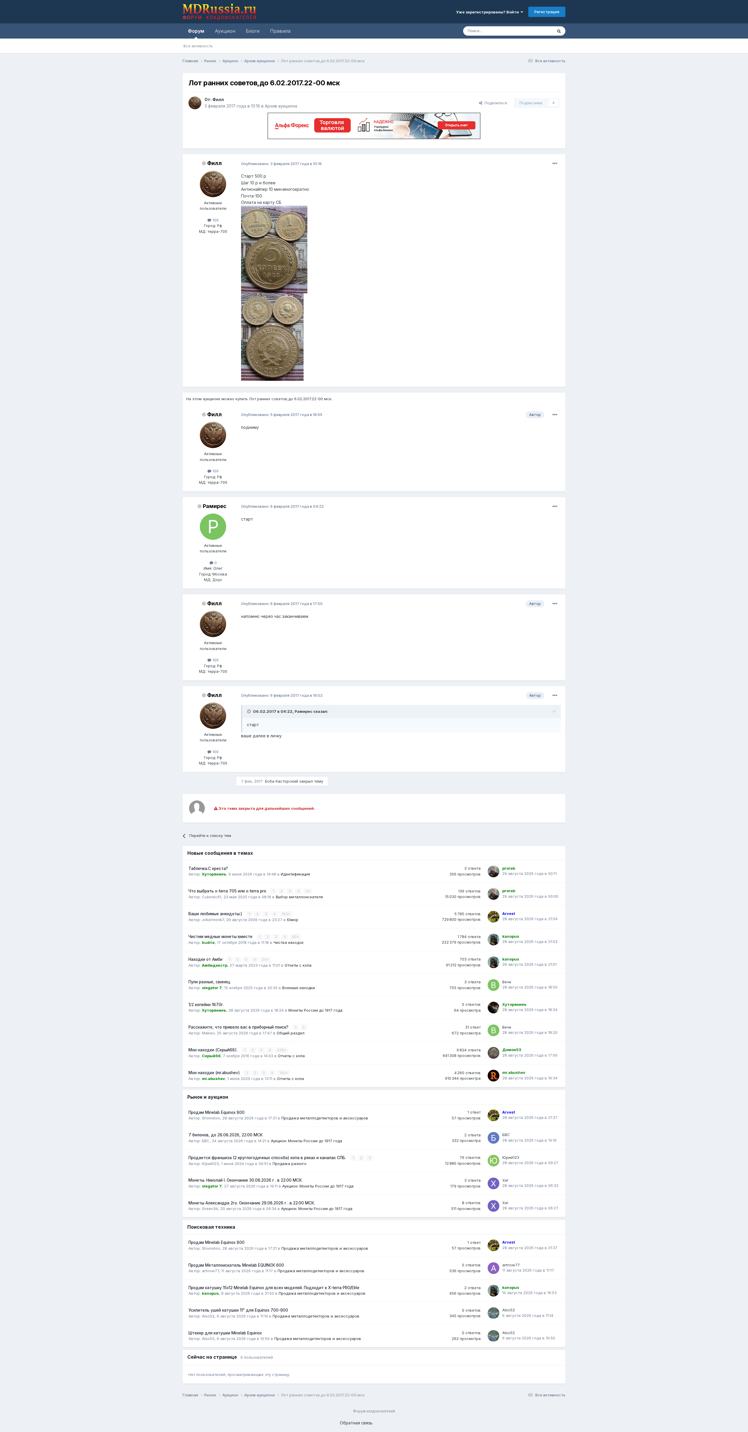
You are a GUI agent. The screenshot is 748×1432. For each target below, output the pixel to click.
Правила (280, 31)
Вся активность (198, 46)
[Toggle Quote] (249, 711)
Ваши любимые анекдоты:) (215, 913)
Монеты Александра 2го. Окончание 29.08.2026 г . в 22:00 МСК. (251, 1203)
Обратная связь (356, 1422)
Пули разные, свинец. (209, 981)
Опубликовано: (281, 163)
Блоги (252, 31)
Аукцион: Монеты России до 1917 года (306, 1140)
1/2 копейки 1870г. (206, 1004)
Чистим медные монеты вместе (221, 936)
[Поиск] (559, 31)
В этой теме (534, 31)
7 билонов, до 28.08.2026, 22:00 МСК (225, 1135)
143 (282, 1073)
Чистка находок (288, 942)
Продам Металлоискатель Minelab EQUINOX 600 (236, 1265)
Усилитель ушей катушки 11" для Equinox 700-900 (238, 1310)
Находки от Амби (206, 959)
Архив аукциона (281, 105)
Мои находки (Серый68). (213, 1050)
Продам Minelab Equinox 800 (216, 1112)
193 (285, 914)
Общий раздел (290, 1033)
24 (264, 959)
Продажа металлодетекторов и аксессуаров (324, 1118)
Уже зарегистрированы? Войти (488, 12)
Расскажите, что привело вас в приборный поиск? (239, 1027)
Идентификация (295, 874)
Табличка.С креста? (208, 868)
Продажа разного (290, 1163)
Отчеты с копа (298, 965)
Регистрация (546, 11)
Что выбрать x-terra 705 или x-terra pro (227, 891)
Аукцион (225, 31)
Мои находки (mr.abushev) (214, 1072)
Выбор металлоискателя (299, 896)
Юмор (292, 919)
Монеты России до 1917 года (315, 1010)
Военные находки (298, 987)
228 (281, 1050)
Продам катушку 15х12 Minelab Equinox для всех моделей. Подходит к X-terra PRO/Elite (273, 1287)
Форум (196, 31)
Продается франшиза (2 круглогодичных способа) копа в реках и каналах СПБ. (267, 1157)
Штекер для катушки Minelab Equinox (225, 1333)
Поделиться (494, 102)
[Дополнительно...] (555, 163)
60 (294, 937)
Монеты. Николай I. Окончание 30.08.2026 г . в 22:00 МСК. (245, 1180)
